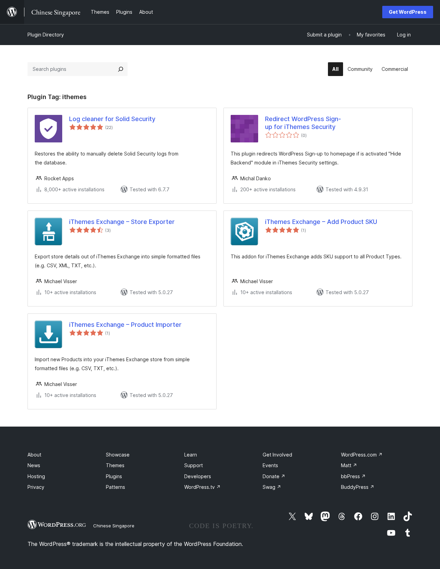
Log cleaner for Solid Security (112, 118)
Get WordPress (408, 12)
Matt (349, 465)
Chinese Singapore (113, 525)
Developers (197, 476)
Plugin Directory (46, 34)
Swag (272, 487)
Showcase (118, 455)
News (34, 465)
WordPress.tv (202, 487)
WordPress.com (362, 455)
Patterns (115, 487)
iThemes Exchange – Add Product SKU (321, 221)
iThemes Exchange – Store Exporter (122, 221)
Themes (115, 465)
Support (193, 465)
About (34, 455)
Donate (274, 476)
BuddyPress (357, 487)
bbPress (353, 476)
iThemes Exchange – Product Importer (125, 324)
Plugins (114, 476)
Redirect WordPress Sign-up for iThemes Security (303, 122)
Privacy (36, 487)
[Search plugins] (121, 69)
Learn (190, 455)
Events (270, 465)
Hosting (36, 476)
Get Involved (277, 455)
